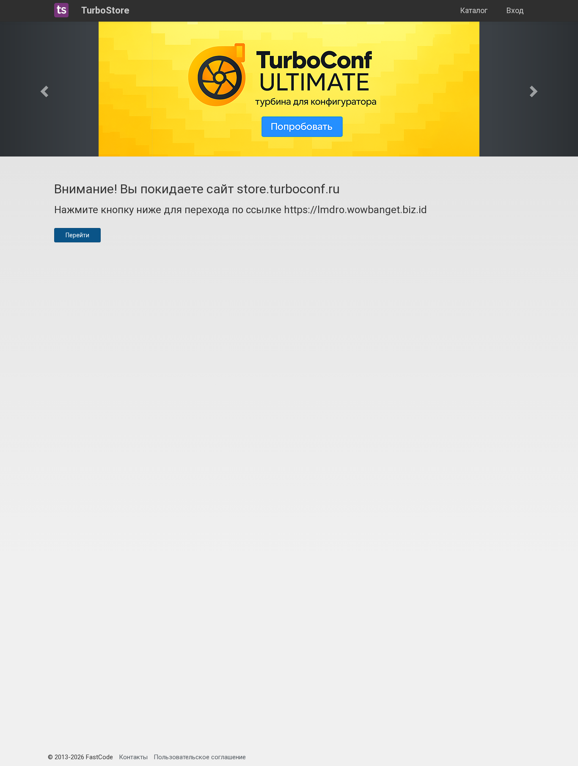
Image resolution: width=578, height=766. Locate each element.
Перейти (77, 235)
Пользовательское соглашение (200, 757)
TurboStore (105, 10)
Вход (515, 10)
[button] (43, 88)
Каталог (473, 10)
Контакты (133, 757)
